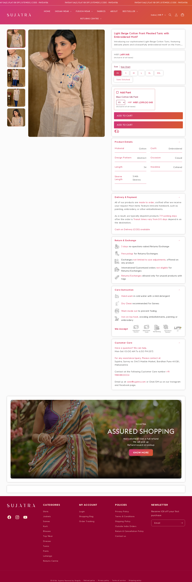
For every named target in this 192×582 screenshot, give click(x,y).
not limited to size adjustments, (150, 259)
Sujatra (61, 581)
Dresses (47, 541)
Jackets (47, 516)
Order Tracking (86, 521)
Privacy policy (103, 580)
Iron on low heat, (130, 316)
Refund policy (89, 580)
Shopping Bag (86, 516)
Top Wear (48, 536)
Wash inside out (129, 311)
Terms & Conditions (125, 516)
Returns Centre (50, 561)
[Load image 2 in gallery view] (16, 58)
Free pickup (127, 253)
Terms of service (119, 580)
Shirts (45, 511)
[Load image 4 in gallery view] (16, 98)
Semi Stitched (123, 79)
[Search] (170, 15)
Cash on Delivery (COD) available (132, 229)
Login (82, 511)
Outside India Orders (125, 526)
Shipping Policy (122, 521)
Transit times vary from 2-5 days (150, 219)
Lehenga (47, 556)
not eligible (162, 267)
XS (118, 73)
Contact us (120, 536)
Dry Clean (126, 303)
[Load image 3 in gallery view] (16, 78)
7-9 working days (168, 216)
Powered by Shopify (73, 581)
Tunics (46, 546)
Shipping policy (135, 580)
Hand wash (127, 296)
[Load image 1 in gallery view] (16, 38)
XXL (159, 73)
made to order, (147, 202)
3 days (125, 246)
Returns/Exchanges (131, 275)
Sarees (46, 521)
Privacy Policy (122, 511)
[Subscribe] (182, 523)
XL (149, 73)
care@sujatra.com (136, 381)
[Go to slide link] (96, 439)
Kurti (45, 526)
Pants (46, 551)
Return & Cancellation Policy (129, 531)
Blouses (47, 531)
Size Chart (125, 67)
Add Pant (125, 92)
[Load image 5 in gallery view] (16, 117)
